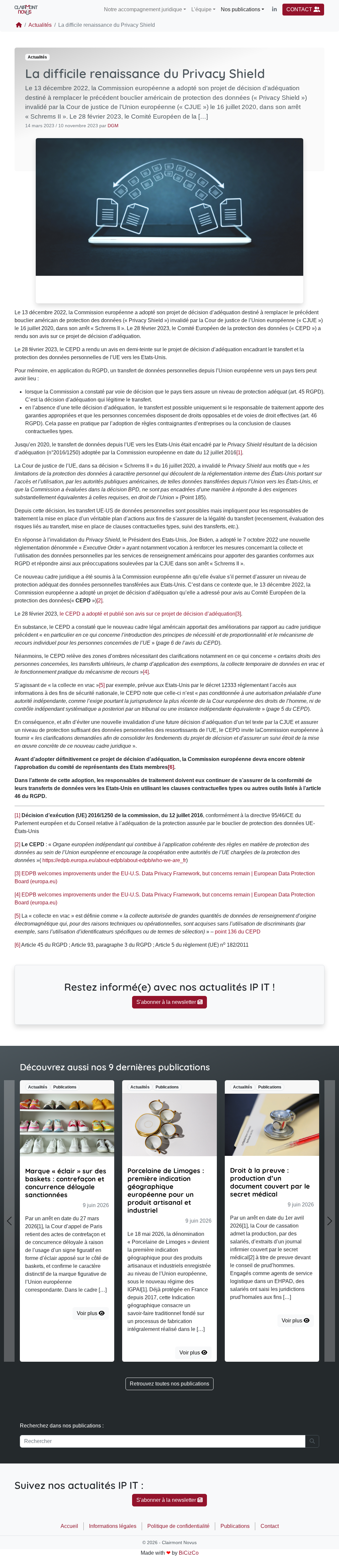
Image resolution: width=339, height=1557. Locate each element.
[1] (239, 452)
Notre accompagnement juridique (143, 9)
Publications (235, 1526)
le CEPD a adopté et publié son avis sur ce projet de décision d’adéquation (147, 614)
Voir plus (88, 1313)
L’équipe (201, 9)
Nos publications (240, 9)
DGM (113, 125)
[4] (146, 672)
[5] (102, 685)
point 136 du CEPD (238, 931)
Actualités (40, 25)
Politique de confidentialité (178, 1526)
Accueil (69, 1526)
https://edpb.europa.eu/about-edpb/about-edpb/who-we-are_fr (114, 860)
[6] (17, 945)
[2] (99, 600)
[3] (238, 614)
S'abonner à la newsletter (166, 1002)
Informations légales (112, 1526)
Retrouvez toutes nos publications (169, 1383)
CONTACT (300, 9)
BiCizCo (189, 1553)
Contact (270, 1526)
